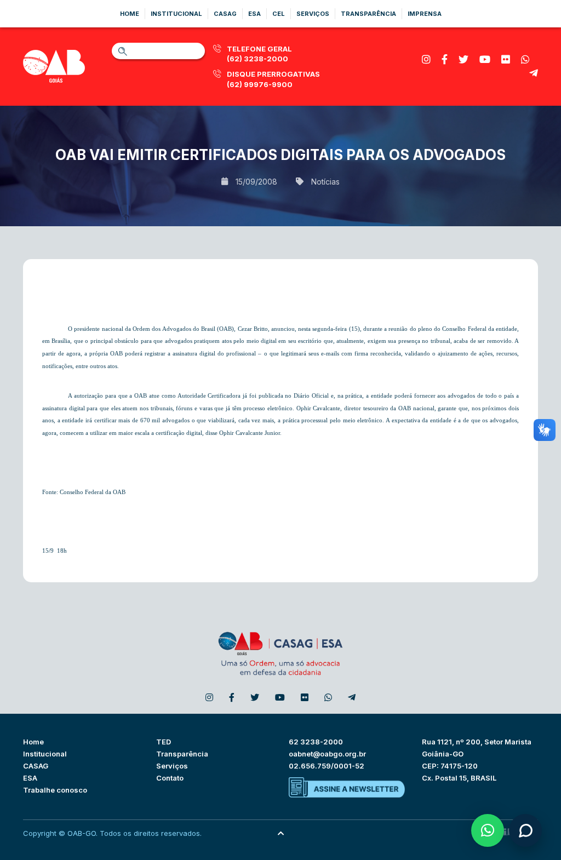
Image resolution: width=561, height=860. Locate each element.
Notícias (325, 181)
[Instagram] (426, 59)
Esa (254, 14)
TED (163, 741)
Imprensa (425, 14)
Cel (278, 14)
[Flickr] (505, 59)
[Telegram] (533, 73)
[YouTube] (484, 59)
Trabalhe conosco (55, 790)
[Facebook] (445, 59)
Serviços (312, 14)
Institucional (176, 14)
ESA (30, 777)
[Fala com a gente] (525, 830)
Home (129, 14)
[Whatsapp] (525, 59)
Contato (170, 777)
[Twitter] (463, 59)
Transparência (368, 14)
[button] (487, 830)
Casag (225, 14)
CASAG (35, 765)
